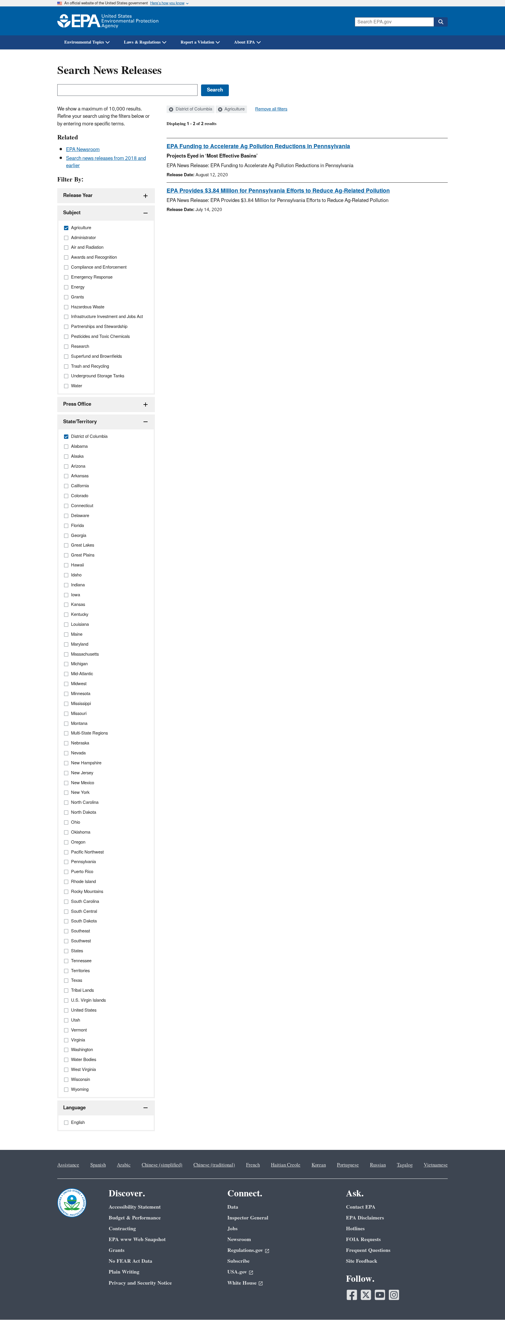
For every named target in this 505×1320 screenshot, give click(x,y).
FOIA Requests (363, 1239)
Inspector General (247, 1218)
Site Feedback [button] (361, 1261)
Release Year (78, 195)
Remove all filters (271, 109)
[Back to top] (489, 1304)
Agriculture (234, 109)
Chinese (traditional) (214, 1165)
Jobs (232, 1229)
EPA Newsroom (83, 149)
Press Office (77, 404)
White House (242, 1283)
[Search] (441, 22)
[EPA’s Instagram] (394, 1295)
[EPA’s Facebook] (352, 1295)
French (253, 1165)
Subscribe (238, 1261)
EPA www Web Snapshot (137, 1239)
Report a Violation (197, 42)
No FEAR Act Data (130, 1261)
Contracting (122, 1229)
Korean (319, 1165)
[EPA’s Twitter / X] (366, 1295)
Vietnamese (436, 1165)
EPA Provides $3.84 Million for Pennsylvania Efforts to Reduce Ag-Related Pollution (278, 191)
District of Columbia (193, 109)
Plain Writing (124, 1272)
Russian (378, 1165)
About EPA (244, 42)
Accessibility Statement (135, 1207)
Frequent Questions (368, 1250)
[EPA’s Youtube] (380, 1295)
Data (232, 1207)
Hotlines (355, 1229)
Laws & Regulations (142, 42)
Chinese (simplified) (162, 1165)
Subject (72, 213)
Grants (116, 1250)
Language (74, 1108)
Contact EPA (361, 1207)
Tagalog (405, 1165)
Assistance (68, 1165)
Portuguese (348, 1165)
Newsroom (239, 1239)
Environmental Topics (84, 42)
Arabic (124, 1165)
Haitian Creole (285, 1165)
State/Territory (80, 422)
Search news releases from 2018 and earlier (106, 162)
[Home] (108, 21)
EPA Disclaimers (365, 1218)
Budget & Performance (135, 1218)
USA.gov (237, 1272)
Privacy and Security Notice (140, 1283)
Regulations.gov (245, 1250)
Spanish (98, 1165)
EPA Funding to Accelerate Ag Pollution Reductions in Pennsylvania (258, 146)
